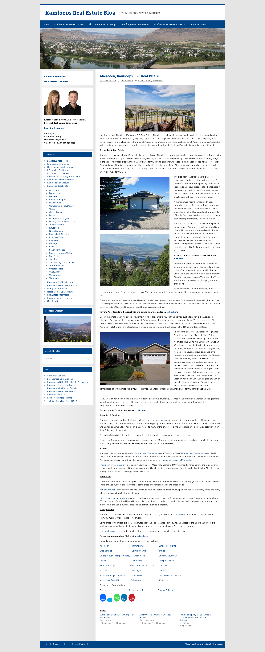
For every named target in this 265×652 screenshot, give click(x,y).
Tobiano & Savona (57, 265)
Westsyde (163, 580)
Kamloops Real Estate (57, 186)
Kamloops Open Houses (58, 183)
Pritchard (104, 570)
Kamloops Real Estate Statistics (169, 24)
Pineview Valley (56, 237)
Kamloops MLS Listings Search (62, 388)
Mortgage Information (57, 288)
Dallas (162, 551)
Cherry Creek (139, 556)
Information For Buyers (58, 170)
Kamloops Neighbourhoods (150, 80)
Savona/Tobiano (165, 590)
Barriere (103, 590)
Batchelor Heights (167, 546)
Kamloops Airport (112, 531)
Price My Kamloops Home (59, 398)
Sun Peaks (54, 256)
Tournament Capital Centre (112, 498)
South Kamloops (57, 250)
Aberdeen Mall (158, 420)
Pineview (163, 565)
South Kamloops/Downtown (113, 575)
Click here (179, 514)
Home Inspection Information (61, 167)
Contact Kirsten (198, 24)
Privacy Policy (78, 644)
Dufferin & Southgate (59, 218)
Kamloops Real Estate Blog (80, 12)
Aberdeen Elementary (148, 453)
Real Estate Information (58, 295)
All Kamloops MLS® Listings (102, 24)
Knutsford (137, 561)
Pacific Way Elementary (193, 453)
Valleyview (54, 272)
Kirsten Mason (127, 80)
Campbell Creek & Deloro (61, 206)
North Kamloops (107, 565)
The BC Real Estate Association (62, 401)
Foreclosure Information (58, 164)
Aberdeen (104, 546)
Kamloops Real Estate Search (61, 391)
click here (178, 258)
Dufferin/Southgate (168, 556)
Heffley (103, 561)
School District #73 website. (178, 460)
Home (46, 24)
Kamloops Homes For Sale (60, 385)
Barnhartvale (138, 546)
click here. (141, 410)
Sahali (162, 570)
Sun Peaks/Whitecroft (170, 575)
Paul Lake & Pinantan (59, 234)
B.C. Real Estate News (57, 161)
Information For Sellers (58, 173)
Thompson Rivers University (113, 465)
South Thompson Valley (60, 253)
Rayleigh (136, 570)
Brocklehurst (106, 551)
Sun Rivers (137, 575)
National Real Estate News (60, 292)
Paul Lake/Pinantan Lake (142, 565)
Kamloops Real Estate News (135, 24)
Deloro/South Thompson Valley (115, 556)
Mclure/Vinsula (136, 590)
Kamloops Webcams (57, 394)
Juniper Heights (166, 561)
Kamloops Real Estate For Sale (69, 24)
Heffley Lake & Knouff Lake (62, 221)
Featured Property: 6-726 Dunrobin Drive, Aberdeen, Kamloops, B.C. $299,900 (195, 617)
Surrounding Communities (61, 262)
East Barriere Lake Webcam (60, 379)
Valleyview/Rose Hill (109, 580)
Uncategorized (56, 269)
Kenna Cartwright (108, 490)
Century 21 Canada (56, 376)
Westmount (137, 580)
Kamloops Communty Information (63, 176)
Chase (52, 209)
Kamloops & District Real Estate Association (67, 382)
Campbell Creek (139, 551)
